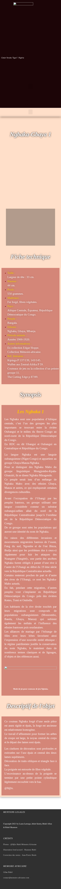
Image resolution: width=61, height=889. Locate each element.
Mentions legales (14, 812)
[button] (30, 86)
